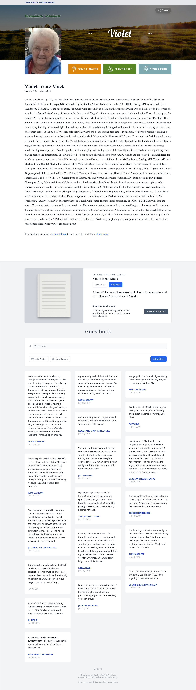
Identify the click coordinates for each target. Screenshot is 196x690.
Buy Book (115, 284)
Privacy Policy (90, 677)
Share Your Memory (156, 311)
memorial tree (59, 234)
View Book (100, 284)
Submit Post (158, 359)
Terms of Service (105, 677)
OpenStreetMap (101, 682)
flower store (102, 234)
